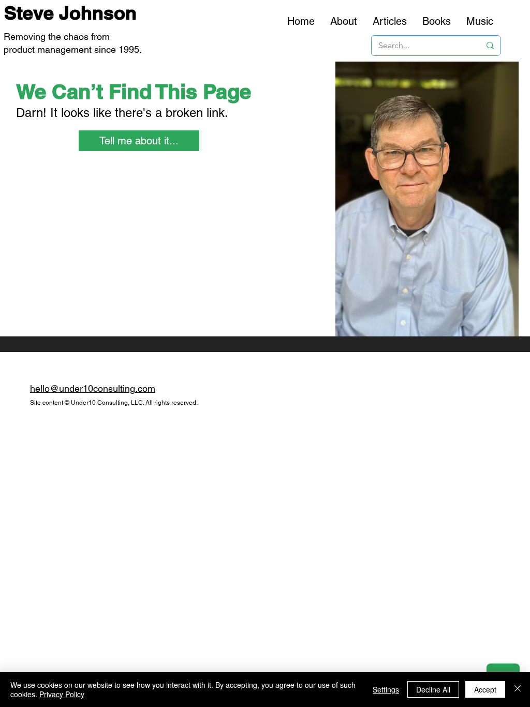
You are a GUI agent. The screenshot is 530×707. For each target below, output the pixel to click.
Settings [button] (386, 689)
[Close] (517, 689)
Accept (485, 689)
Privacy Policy (61, 694)
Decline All (433, 689)
